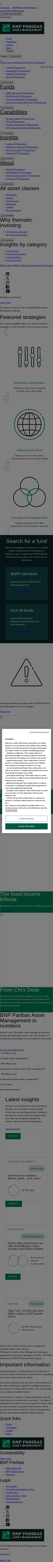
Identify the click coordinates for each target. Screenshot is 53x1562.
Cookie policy (11, 810)
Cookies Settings (26, 819)
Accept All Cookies (26, 826)
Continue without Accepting (39, 732)
